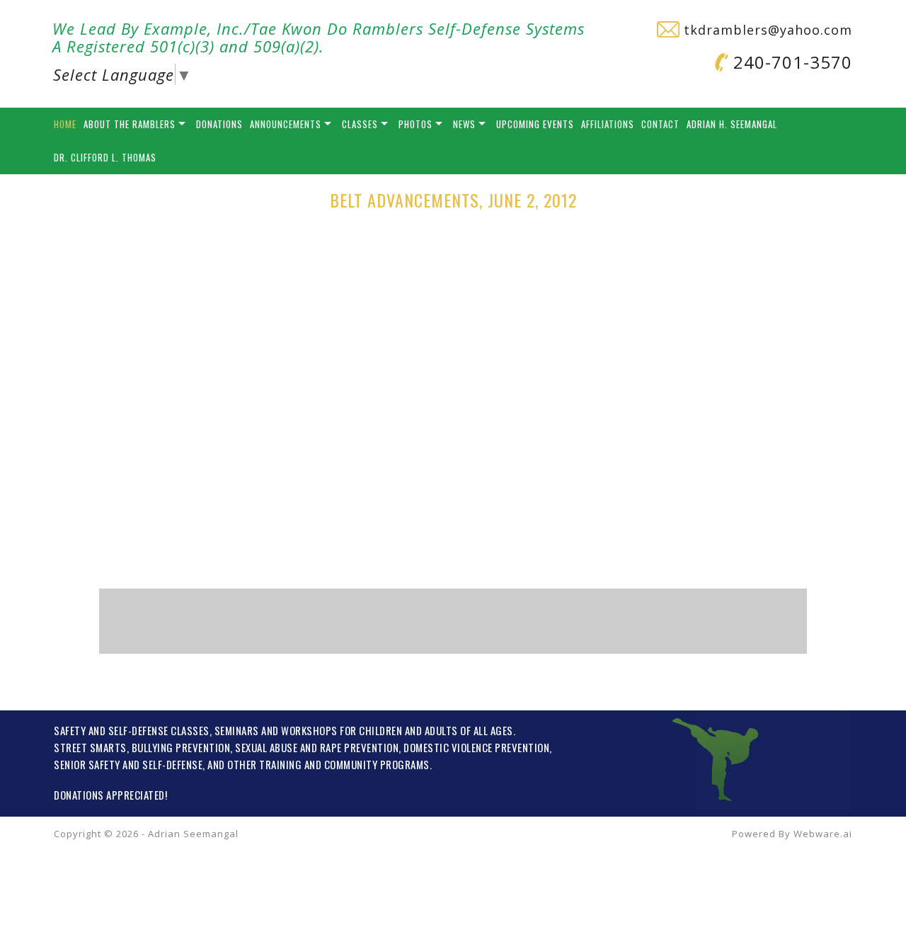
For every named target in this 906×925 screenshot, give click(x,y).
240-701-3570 (790, 62)
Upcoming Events (535, 124)
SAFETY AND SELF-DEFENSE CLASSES (132, 730)
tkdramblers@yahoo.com (766, 29)
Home (65, 124)
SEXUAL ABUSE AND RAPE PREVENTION (316, 747)
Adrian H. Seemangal (732, 124)
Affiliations (607, 124)
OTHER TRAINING (264, 764)
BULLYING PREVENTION (181, 747)
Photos (415, 124)
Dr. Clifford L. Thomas (105, 157)
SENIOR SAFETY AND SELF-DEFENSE (128, 764)
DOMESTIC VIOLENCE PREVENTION (476, 747)
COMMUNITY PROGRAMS (377, 764)
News (464, 124)
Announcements (285, 124)
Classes (360, 124)
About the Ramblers (130, 124)
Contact (660, 124)
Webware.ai (822, 833)
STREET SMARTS (90, 747)
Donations (219, 124)
